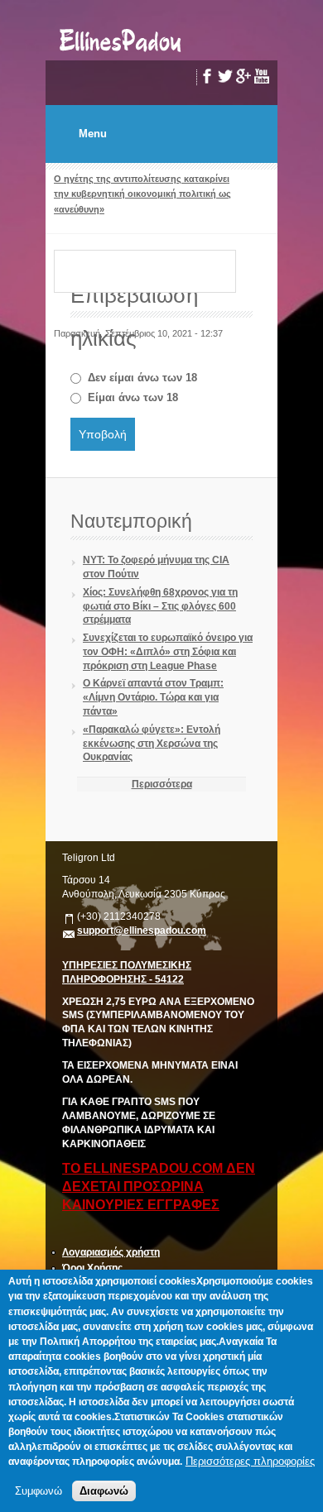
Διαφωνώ (104, 1491)
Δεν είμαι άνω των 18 (142, 377)
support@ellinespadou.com (141, 930)
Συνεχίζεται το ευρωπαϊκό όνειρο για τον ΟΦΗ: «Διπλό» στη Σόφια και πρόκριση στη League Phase (168, 652)
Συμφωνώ (38, 1491)
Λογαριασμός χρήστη (111, 1252)
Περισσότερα (162, 784)
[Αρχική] (121, 52)
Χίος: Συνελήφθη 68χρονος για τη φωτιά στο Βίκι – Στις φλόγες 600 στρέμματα (160, 606)
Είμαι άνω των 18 (133, 397)
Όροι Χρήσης (92, 1268)
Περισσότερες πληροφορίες (250, 1461)
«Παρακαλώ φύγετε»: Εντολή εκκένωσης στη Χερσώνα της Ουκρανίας (151, 743)
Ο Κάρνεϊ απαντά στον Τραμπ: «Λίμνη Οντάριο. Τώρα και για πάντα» (153, 697)
